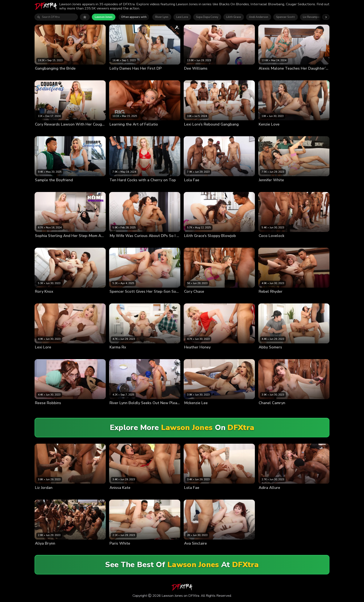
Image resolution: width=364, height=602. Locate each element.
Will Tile (229, 76)
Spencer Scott (285, 17)
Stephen (129, 354)
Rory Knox (41, 298)
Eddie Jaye (164, 354)
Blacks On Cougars (252, 76)
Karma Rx (116, 354)
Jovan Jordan (81, 76)
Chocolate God (61, 76)
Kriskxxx (283, 354)
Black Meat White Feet (94, 410)
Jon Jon (222, 187)
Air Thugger (69, 495)
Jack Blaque (160, 131)
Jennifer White (268, 187)
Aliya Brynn (42, 550)
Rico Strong (177, 495)
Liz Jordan (53, 495)
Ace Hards (191, 298)
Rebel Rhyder (268, 298)
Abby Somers (268, 354)
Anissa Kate (118, 495)
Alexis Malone (268, 76)
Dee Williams (193, 76)
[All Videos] (85, 17)
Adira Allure (267, 495)
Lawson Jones (103, 17)
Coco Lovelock (268, 243)
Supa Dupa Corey (207, 17)
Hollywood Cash (287, 131)
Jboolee (40, 495)
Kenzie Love (267, 131)
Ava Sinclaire (193, 550)
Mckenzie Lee (193, 410)
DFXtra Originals (234, 243)
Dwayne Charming (312, 243)
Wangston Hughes (293, 410)
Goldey (132, 76)
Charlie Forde (193, 131)
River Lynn (161, 17)
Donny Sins (132, 131)
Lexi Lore (182, 17)
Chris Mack (207, 298)
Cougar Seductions (314, 76)
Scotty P (155, 243)
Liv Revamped (312, 17)
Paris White (117, 550)
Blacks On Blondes (173, 76)
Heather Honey (194, 354)
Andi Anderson (258, 17)
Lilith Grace (233, 17)
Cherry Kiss (117, 187)
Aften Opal (42, 76)
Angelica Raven (45, 243)
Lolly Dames (118, 76)
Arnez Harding (206, 187)
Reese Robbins (45, 410)
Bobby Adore (134, 187)
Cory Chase (42, 131)
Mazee (163, 495)
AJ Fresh (238, 298)
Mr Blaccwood (309, 187)
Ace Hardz (224, 131)
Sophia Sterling (68, 243)
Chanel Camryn (269, 410)
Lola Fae (189, 187)
